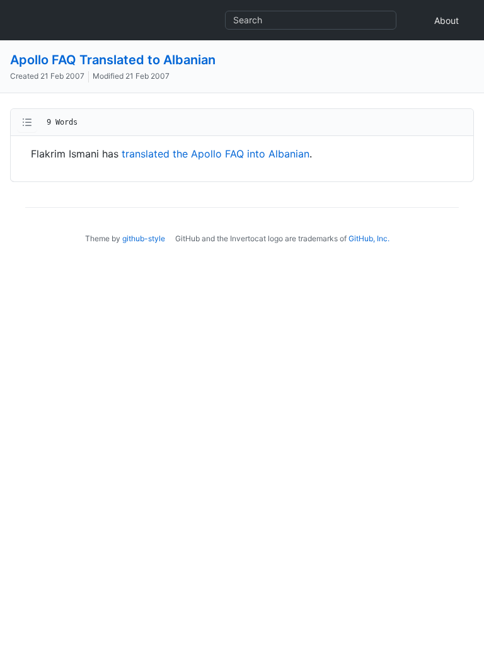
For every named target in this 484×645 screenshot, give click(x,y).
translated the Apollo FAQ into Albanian (215, 153)
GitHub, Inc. (369, 238)
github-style (143, 238)
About (446, 20)
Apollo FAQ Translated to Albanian (113, 59)
